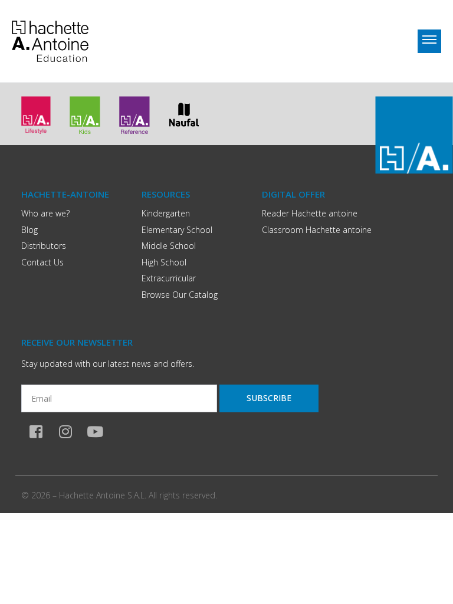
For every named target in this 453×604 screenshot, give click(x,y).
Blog (29, 229)
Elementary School (177, 229)
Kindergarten (166, 213)
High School (164, 262)
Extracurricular (169, 278)
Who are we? (45, 213)
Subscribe (269, 397)
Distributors (43, 245)
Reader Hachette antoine (309, 213)
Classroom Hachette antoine (317, 229)
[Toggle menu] (429, 41)
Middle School (169, 245)
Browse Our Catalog (180, 294)
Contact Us (42, 262)
